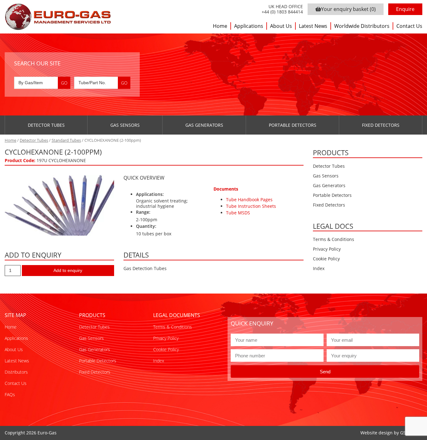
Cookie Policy (326, 259)
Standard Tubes (66, 140)
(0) (348, 9)
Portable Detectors (292, 125)
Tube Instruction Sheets (251, 206)
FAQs (10, 394)
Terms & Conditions (333, 239)
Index (318, 268)
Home (220, 26)
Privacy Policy (327, 249)
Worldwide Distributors (361, 26)
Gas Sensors (125, 125)
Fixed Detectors (380, 125)
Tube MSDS (238, 213)
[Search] (64, 83)
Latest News (313, 26)
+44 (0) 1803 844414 (282, 12)
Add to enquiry (67, 270)
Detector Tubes (46, 125)
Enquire (405, 9)
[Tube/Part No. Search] (102, 83)
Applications (248, 26)
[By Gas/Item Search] (42, 83)
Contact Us (409, 26)
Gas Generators (204, 125)
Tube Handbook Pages (249, 199)
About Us (281, 26)
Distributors (16, 372)
